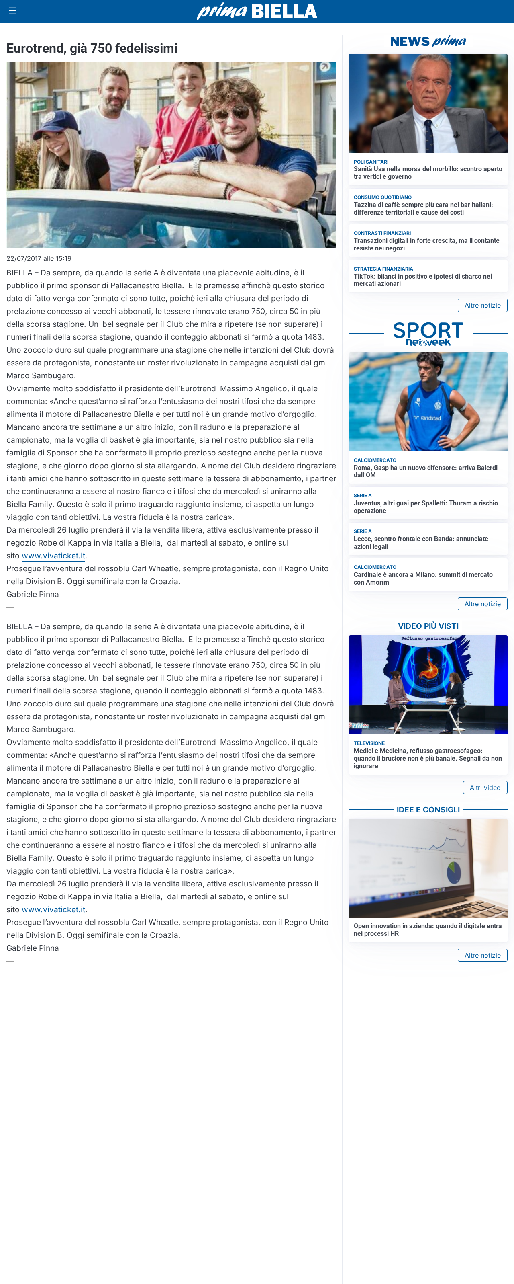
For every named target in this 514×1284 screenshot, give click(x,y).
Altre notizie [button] (483, 305)
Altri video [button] (485, 788)
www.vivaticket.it (53, 555)
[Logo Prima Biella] (257, 11)
